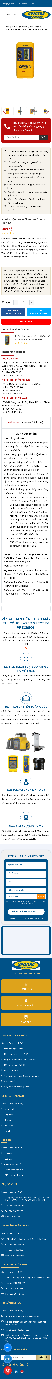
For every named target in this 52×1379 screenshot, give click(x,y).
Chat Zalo (26, 1022)
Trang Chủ (26, 989)
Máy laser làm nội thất (14, 1065)
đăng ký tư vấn (26, 1005)
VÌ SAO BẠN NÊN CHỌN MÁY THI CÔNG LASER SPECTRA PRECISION (26, 623)
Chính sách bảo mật (13, 1169)
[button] (47, 111)
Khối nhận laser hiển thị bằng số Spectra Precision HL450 (32, 338)
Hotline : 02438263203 (35, 919)
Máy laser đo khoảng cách (16, 1086)
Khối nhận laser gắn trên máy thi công (22, 1076)
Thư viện (8, 1125)
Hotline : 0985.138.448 (13, 312)
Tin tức (7, 1120)
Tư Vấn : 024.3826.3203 (38, 312)
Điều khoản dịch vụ (13, 1175)
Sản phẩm (22, 26)
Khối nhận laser (37, 26)
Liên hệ (33, 4)
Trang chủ (10, 26)
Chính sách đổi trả (12, 1164)
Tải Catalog (22, 4)
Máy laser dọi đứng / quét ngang (19, 1059)
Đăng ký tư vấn (8, 4)
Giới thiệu (9, 1114)
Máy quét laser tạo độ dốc (16, 1054)
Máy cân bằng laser (13, 1048)
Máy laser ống (10, 1081)
